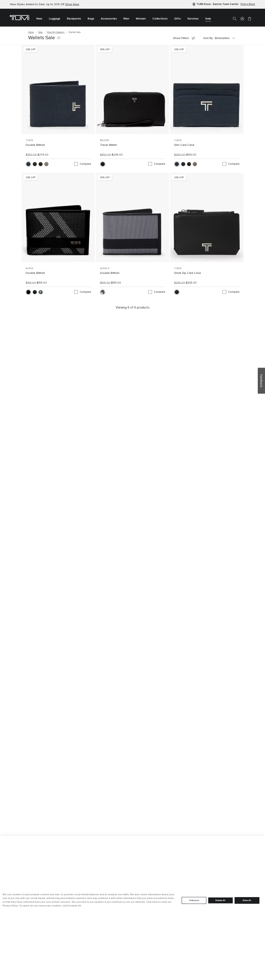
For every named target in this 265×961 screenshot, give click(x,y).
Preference (194, 900)
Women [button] (141, 18)
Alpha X (105, 268)
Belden (104, 140)
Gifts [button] (177, 18)
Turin (29, 140)
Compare (85, 164)
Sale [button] (208, 18)
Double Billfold (35, 145)
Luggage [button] (54, 18)
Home (31, 32)
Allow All (247, 900)
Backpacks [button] (74, 18)
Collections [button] (159, 18)
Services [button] (193, 18)
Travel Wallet (108, 145)
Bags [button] (91, 18)
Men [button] (126, 18)
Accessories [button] (109, 18)
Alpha (29, 268)
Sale (40, 32)
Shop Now (72, 4)
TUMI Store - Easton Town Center (217, 4)
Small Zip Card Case (187, 273)
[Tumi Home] (19, 17)
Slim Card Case (184, 145)
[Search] (234, 18)
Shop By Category (56, 32)
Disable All (220, 900)
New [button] (39, 18)
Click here (152, 902)
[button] (242, 18)
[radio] (28, 164)
